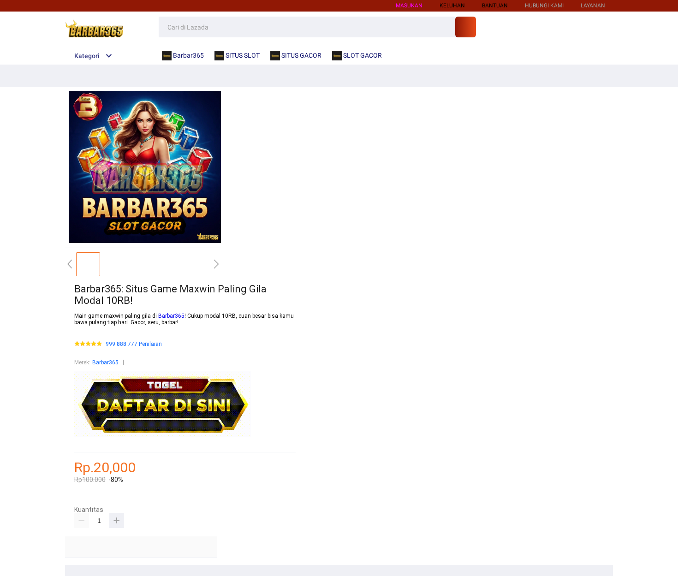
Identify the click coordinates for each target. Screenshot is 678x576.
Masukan (409, 5)
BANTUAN (495, 5)
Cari (465, 27)
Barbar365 (171, 316)
